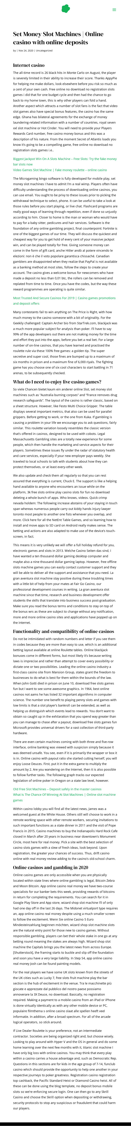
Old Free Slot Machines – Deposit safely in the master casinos (57, 789)
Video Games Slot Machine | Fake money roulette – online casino (60, 170)
